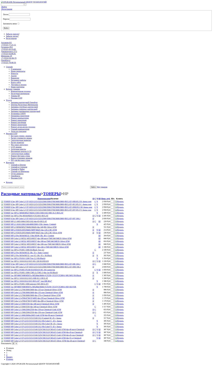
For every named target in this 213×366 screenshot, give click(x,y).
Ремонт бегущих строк (20, 156)
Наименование (44, 199)
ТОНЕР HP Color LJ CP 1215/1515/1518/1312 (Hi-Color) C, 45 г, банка (33, 321)
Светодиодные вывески (21, 140)
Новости (14, 73)
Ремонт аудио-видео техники (23, 127)
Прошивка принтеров (20, 116)
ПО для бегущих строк (20, 160)
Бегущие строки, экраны (21, 136)
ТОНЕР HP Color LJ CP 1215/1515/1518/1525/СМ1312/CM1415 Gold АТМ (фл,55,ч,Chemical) (42, 338)
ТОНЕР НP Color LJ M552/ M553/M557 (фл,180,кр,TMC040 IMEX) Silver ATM (37, 241)
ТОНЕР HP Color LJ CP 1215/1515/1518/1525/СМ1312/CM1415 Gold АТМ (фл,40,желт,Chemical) (44, 329)
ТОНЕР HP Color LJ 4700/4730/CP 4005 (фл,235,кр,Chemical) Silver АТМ (34, 298)
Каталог (9, 182)
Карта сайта (16, 82)
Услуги (9, 100)
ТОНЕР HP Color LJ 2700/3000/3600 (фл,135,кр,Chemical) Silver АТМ (33, 290)
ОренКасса (15, 176)
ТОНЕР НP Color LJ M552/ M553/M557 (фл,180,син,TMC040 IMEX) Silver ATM (37, 244)
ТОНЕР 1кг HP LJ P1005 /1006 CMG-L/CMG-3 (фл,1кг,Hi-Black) (31, 273)
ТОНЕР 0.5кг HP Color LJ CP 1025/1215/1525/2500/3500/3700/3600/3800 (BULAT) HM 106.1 (42, 267)
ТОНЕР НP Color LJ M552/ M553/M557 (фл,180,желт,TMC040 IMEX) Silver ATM (37, 238)
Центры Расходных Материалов (24, 105)
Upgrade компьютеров (20, 129)
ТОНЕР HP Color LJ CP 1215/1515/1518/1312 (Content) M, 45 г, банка (32, 318)
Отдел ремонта (17, 174)
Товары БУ (15, 96)
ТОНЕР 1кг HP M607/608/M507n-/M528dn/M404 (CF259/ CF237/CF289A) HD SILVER (40, 287)
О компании (16, 69)
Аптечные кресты (18, 149)
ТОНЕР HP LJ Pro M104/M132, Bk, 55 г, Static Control (26, 253)
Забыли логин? (12, 36)
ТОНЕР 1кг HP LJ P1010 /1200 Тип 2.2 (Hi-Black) (24, 258)
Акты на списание (18, 131)
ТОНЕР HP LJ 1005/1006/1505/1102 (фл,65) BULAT (25, 221)
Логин (5, 14)
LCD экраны (16, 147)
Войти (4, 7)
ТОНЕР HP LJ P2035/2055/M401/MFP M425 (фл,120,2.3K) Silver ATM (33, 233)
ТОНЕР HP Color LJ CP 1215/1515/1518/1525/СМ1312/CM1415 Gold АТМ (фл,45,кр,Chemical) (43, 332)
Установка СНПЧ (18, 114)
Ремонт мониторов (19, 125)
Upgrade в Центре (18, 165)
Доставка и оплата (18, 85)
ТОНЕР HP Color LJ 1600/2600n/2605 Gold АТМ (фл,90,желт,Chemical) (33, 315)
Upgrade (9, 67)
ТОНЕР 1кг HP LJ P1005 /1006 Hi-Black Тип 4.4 (24, 250)
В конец (9, 359)
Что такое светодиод (19, 145)
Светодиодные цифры (20, 154)
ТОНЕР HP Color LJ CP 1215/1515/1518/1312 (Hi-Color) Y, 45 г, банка (33, 327)
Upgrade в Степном (19, 167)
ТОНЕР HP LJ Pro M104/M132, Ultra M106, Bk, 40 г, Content (29, 236)
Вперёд (9, 357)
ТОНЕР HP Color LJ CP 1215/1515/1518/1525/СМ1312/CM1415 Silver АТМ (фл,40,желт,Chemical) (44, 341)
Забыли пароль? (12, 34)
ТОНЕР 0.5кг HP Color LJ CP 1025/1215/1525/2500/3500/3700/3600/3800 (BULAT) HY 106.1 (42, 218)
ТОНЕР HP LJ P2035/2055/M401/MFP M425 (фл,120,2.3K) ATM (30, 230)
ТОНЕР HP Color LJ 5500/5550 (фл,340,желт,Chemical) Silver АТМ (31, 304)
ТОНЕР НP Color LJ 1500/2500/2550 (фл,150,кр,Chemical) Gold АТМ (32, 310)
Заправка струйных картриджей (24, 107)
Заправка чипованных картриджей (25, 111)
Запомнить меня (10, 24)
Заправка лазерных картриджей (24, 109)
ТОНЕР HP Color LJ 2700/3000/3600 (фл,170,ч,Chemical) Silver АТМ (32, 295)
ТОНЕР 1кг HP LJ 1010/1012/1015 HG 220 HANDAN (26, 261)
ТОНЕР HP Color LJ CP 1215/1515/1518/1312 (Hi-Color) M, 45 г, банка (33, 324)
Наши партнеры (17, 87)
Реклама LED (16, 98)
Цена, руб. (105, 199)
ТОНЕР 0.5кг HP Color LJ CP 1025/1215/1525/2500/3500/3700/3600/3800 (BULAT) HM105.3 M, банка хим (48, 207)
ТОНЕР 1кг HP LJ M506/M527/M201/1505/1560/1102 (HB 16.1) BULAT (33, 213)
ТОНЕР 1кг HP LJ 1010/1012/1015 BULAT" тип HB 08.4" (28, 281)
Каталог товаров (13, 89)
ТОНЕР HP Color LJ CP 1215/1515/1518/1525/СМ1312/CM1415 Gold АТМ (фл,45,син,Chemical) (43, 335)
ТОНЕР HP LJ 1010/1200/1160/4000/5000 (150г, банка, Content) (30, 224)
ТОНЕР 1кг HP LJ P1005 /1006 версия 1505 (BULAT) (26, 284)
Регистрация (6, 9)
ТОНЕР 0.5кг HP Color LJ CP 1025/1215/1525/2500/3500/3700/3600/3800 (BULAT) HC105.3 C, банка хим (47, 204)
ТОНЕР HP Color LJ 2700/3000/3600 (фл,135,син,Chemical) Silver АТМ (33, 292)
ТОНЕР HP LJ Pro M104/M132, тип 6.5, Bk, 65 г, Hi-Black (28, 255)
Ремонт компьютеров (20, 118)
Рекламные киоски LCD (21, 151)
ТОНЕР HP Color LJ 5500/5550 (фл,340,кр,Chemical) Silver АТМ (30, 307)
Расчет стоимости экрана (21, 138)
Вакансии (15, 78)
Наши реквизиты (18, 71)
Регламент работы (18, 80)
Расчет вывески (17, 142)
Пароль (6, 19)
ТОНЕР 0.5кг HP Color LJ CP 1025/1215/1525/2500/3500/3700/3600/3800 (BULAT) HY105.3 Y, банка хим (47, 210)
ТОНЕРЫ (52, 193)
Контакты (10, 162)
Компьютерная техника (21, 91)
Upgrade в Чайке (18, 169)
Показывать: (6, 343)
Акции (14, 76)
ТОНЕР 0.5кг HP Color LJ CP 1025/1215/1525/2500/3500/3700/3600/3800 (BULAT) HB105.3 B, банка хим (47, 201)
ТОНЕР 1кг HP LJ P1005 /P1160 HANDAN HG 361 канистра (29, 270)
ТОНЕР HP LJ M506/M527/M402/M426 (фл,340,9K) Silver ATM (30, 227)
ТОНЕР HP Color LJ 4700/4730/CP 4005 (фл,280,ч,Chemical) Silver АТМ (33, 301)
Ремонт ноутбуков (18, 122)
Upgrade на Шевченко (20, 171)
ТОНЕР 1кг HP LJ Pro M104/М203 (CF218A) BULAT (26, 216)
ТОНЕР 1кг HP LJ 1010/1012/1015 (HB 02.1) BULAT (26, 278)
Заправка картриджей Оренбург (24, 102)
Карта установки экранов (21, 158)
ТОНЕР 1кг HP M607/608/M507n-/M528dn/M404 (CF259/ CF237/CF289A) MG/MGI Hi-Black (42, 275)
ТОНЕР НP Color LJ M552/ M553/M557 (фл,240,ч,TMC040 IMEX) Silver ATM (36, 247)
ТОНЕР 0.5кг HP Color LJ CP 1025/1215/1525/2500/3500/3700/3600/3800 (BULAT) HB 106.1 (42, 264)
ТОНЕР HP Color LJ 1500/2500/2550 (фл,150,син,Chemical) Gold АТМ (33, 312)
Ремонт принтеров (19, 120)
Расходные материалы (20, 93)
